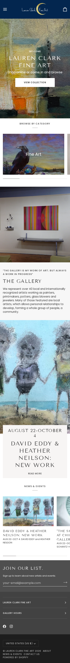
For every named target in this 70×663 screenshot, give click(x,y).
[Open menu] (8, 9)
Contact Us (32, 654)
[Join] (64, 582)
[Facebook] (4, 626)
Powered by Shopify (15, 657)
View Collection (35, 82)
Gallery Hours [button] (12, 613)
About (47, 650)
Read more (35, 473)
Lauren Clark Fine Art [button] (17, 602)
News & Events (12, 654)
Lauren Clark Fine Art (20, 650)
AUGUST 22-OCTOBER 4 (35, 433)
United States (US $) (19, 643)
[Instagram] (11, 626)
